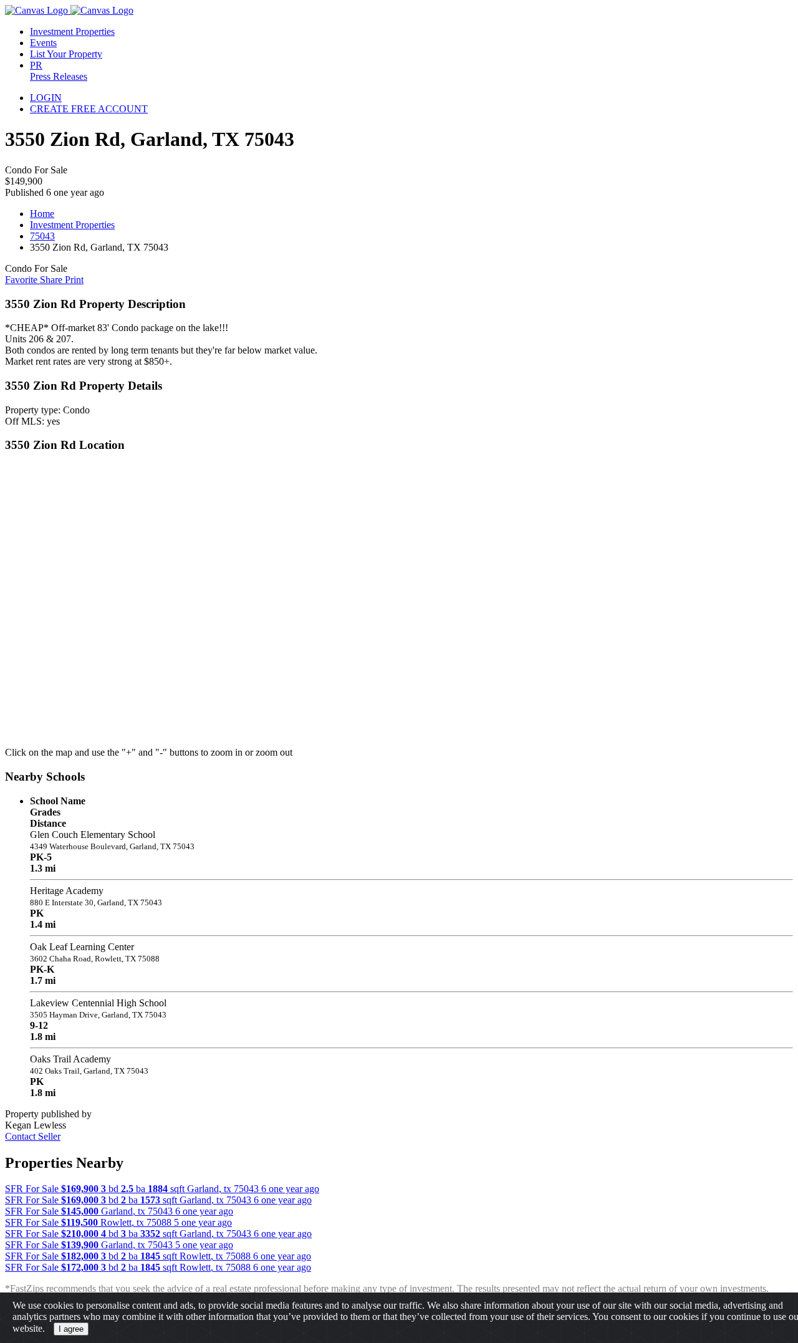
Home (42, 213)
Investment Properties (72, 224)
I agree (71, 1329)
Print (74, 279)
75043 (42, 236)
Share (52, 279)
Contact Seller (32, 1136)
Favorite (22, 279)
